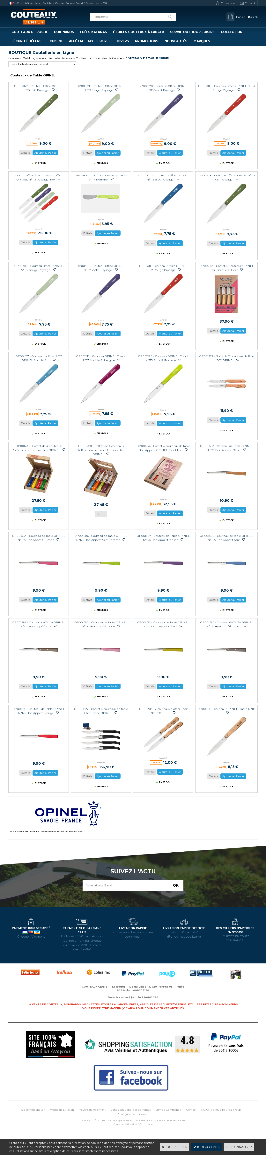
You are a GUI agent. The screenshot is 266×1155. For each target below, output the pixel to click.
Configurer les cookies (132, 1114)
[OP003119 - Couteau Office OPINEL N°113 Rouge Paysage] (226, 133)
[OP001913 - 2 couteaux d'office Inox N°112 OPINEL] (163, 752)
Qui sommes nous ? (33, 1109)
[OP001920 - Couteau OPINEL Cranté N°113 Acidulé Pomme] (163, 404)
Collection (231, 32)
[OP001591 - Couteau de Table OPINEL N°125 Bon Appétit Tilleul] (163, 670)
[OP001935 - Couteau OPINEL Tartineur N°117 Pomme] (100, 214)
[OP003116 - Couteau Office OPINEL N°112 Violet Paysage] (100, 314)
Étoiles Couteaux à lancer (138, 32)
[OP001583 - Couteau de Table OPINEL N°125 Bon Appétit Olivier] (226, 494)
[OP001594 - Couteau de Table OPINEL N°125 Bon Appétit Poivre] (226, 670)
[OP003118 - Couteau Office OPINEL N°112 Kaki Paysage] (226, 224)
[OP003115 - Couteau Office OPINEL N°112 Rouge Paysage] (163, 314)
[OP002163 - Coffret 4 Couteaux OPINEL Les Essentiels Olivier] (226, 315)
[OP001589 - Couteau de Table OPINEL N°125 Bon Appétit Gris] (38, 670)
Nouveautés (176, 41)
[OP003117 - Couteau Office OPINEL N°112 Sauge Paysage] (38, 314)
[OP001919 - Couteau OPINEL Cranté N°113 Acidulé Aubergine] (100, 403)
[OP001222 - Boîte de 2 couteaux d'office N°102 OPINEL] (226, 404)
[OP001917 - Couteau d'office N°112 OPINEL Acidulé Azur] (38, 404)
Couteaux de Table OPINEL (147, 58)
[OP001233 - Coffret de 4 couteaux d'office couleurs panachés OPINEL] (38, 494)
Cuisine (56, 41)
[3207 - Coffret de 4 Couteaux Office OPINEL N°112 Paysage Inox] (38, 223)
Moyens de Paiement (92, 1109)
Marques (202, 41)
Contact (250, 3)
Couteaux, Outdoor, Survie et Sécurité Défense (40, 58)
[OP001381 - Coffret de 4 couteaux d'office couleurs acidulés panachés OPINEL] (100, 498)
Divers (123, 41)
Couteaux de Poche (29, 32)
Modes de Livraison (62, 1109)
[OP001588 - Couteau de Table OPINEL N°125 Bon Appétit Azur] (226, 584)
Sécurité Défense (27, 41)
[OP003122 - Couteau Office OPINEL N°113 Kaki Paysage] (38, 133)
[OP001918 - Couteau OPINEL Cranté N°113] (226, 757)
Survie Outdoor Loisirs (192, 32)
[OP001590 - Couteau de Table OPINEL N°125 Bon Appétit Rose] (100, 670)
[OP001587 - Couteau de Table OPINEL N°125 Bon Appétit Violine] (163, 584)
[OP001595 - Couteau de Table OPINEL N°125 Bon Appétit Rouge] (38, 757)
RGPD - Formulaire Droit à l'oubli (221, 1109)
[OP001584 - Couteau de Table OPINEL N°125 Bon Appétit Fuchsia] (38, 584)
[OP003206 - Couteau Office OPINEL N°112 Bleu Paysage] (163, 224)
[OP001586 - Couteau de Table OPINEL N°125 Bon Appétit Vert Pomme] (100, 584)
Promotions (146, 41)
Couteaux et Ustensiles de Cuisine (99, 58)
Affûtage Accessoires (90, 41)
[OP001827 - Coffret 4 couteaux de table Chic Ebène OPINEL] (100, 757)
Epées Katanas (93, 32)
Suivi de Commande (168, 1109)
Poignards (64, 32)
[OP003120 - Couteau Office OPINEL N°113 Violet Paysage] (163, 133)
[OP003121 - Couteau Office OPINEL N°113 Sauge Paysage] (100, 133)
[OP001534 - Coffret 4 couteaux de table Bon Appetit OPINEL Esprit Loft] (163, 494)
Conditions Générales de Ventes (130, 1109)
